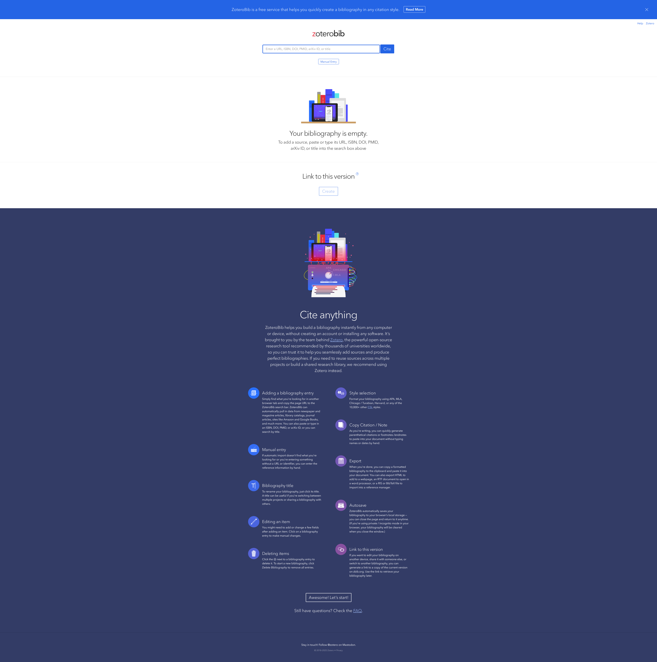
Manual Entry (328, 61)
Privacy (339, 650)
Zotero (650, 23)
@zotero (333, 644)
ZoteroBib (328, 33)
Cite (387, 48)
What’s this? (357, 173)
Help (640, 23)
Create (328, 191)
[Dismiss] (646, 9)
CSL (370, 407)
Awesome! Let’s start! (328, 597)
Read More (414, 9)
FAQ (357, 610)
